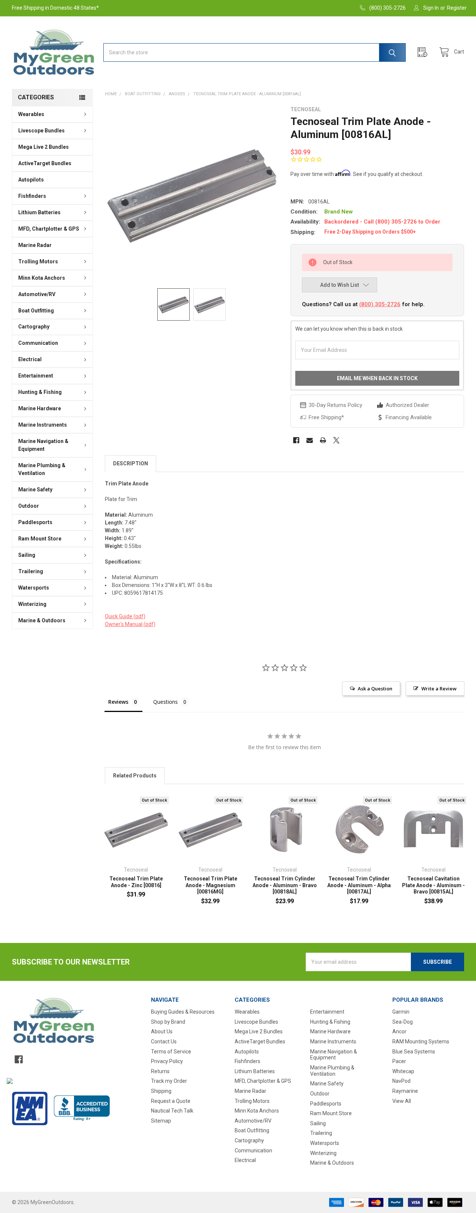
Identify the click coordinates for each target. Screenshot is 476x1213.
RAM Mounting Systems (420, 1041)
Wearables (31, 114)
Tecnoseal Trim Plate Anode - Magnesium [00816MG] (210, 885)
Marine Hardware (39, 408)
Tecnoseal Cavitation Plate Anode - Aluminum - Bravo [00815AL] (433, 885)
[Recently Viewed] (424, 52)
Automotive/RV (36, 294)
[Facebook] (296, 440)
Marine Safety (35, 489)
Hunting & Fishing (40, 392)
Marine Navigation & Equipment (43, 445)
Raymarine (405, 1091)
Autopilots (31, 180)
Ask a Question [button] (375, 688)
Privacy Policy (167, 1061)
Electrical (30, 359)
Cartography (33, 327)
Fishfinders (32, 196)
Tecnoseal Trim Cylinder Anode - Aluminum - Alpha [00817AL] (359, 885)
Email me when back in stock (377, 378)
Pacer (399, 1061)
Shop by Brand (168, 1022)
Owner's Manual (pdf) (130, 624)
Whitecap (403, 1071)
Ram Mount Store (39, 539)
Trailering (30, 571)
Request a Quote (170, 1101)
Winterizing (32, 604)
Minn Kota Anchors (41, 278)
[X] (336, 440)
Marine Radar (35, 245)
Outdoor (28, 506)
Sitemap (161, 1121)
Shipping (161, 1091)
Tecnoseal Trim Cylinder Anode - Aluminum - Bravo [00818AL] (285, 885)
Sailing (26, 555)
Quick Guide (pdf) (125, 616)
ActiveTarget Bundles (44, 163)
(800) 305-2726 (380, 304)
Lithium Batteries (39, 212)
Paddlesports (35, 522)
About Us (162, 1031)
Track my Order (169, 1081)
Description (130, 463)
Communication (38, 343)
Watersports (33, 588)
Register (457, 8)
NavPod (401, 1081)
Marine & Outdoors (41, 620)
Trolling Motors (38, 261)
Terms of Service (171, 1052)
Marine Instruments (42, 425)
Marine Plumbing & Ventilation (41, 469)
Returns (160, 1071)
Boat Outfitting (36, 311)
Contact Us (164, 1041)
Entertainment (35, 376)
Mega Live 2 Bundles (43, 147)
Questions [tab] (165, 701)
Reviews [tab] (118, 701)
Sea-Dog (402, 1022)
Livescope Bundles (41, 131)
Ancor (399, 1031)
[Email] (309, 440)
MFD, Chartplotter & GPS (48, 229)
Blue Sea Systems (413, 1052)
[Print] (323, 440)
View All (401, 1101)
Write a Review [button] (439, 688)
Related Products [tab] (135, 776)
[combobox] (254, 52)
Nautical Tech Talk (172, 1111)
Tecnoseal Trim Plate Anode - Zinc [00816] (136, 882)
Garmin (400, 1012)
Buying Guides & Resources (183, 1012)
